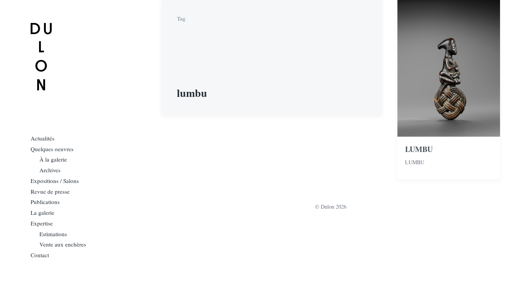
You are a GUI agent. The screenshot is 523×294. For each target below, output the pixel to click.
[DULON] (41, 56)
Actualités (42, 138)
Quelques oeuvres (52, 149)
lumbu (414, 162)
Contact (40, 255)
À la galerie (53, 159)
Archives (49, 170)
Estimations (53, 234)
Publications (45, 202)
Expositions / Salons (55, 181)
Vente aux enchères (62, 244)
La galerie (42, 212)
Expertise (42, 223)
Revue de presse (50, 191)
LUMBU (419, 149)
